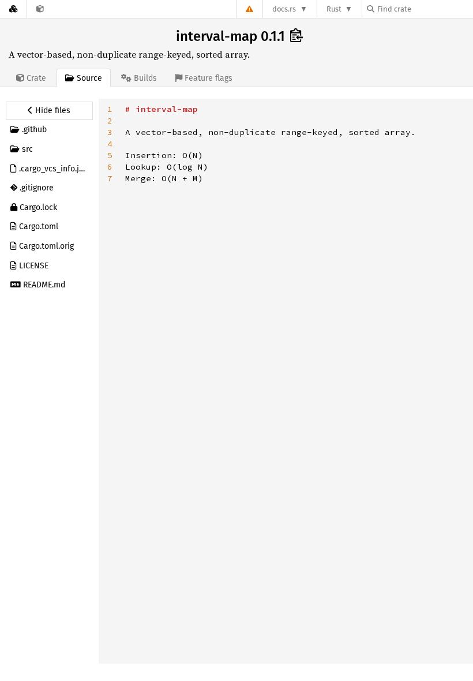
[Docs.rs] (13, 9)
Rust (333, 9)
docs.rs (284, 9)
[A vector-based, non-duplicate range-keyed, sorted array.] (40, 9)
